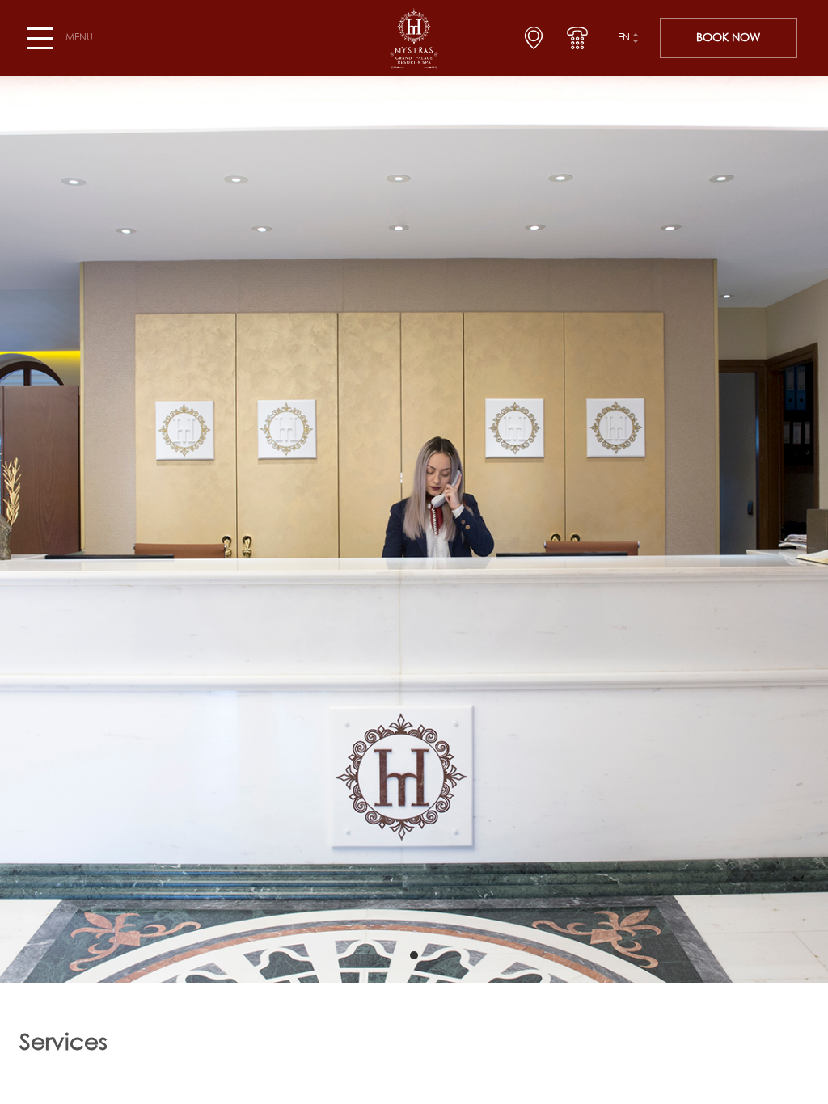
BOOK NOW (728, 38)
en (624, 38)
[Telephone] (577, 38)
